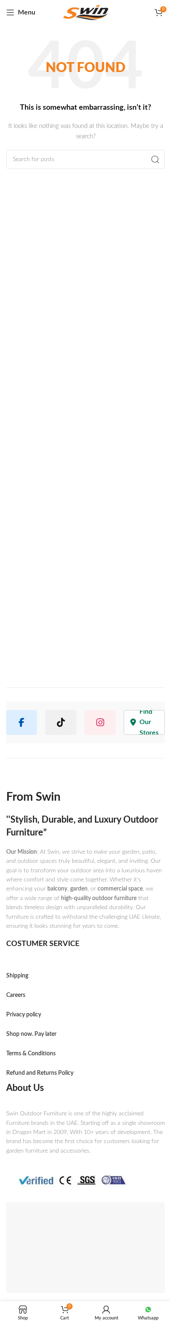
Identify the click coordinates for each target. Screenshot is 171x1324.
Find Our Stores (149, 722)
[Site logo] (85, 12)
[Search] (155, 159)
